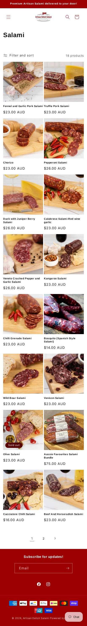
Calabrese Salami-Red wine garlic (62, 220)
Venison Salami (54, 398)
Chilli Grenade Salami (17, 338)
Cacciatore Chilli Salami (19, 514)
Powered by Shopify (62, 618)
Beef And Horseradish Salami (63, 514)
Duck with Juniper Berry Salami (19, 220)
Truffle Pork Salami (56, 106)
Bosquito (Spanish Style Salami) (60, 340)
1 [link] (32, 538)
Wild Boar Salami (14, 398)
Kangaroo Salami (55, 278)
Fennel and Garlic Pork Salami (23, 106)
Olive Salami (11, 454)
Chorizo (8, 162)
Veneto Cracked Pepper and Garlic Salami (21, 280)
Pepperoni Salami (55, 162)
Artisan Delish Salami (36, 618)
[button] (8, 17)
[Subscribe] (67, 568)
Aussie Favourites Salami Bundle (61, 456)
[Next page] (55, 538)
